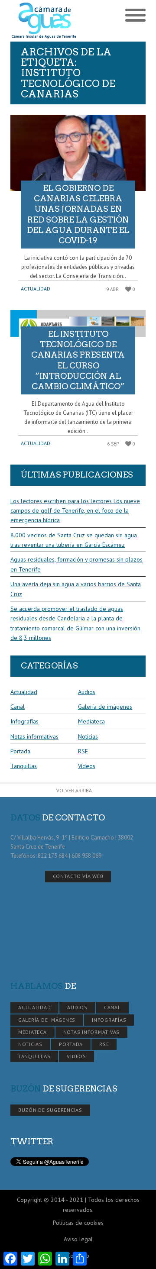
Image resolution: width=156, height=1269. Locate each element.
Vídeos (86, 766)
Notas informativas (34, 736)
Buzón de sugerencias (50, 1110)
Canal (17, 706)
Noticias (88, 736)
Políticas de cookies (78, 1223)
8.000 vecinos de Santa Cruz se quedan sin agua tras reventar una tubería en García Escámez (73, 540)
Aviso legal (78, 1239)
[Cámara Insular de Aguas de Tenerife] (44, 21)
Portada (20, 751)
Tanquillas (23, 766)
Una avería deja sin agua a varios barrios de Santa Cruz (75, 588)
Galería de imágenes (105, 706)
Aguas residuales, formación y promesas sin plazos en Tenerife (76, 564)
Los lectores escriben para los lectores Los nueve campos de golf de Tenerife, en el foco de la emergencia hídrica (75, 510)
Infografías (24, 721)
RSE (83, 751)
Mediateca (91, 721)
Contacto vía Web (78, 876)
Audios (86, 692)
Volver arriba (74, 790)
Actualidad (35, 288)
